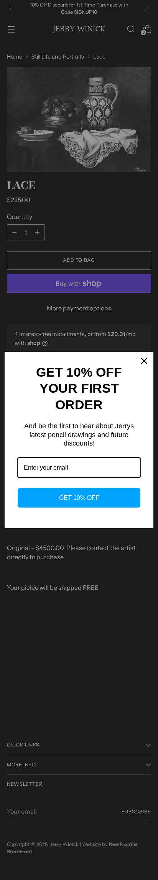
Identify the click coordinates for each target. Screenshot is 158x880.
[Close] (144, 361)
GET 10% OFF (79, 498)
